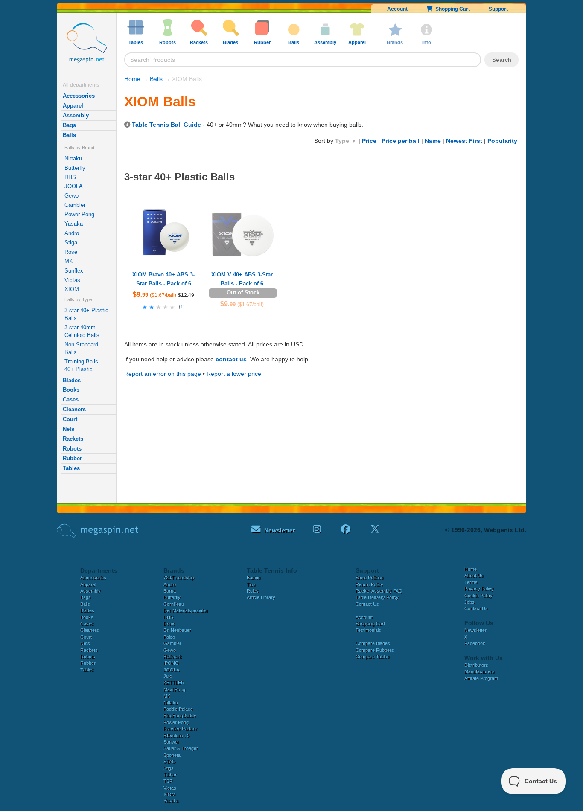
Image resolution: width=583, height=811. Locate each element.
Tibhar (170, 774)
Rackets (73, 439)
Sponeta (172, 755)
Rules (253, 590)
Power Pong (79, 214)
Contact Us (367, 604)
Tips (251, 584)
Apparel (73, 105)
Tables (71, 468)
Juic (167, 676)
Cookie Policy (478, 595)
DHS (70, 177)
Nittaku (73, 158)
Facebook (474, 643)
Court (70, 419)
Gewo (71, 195)
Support (498, 9)
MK (68, 261)
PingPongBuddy (179, 715)
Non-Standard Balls (81, 348)
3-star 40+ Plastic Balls (86, 314)
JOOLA (73, 186)
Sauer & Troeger (180, 748)
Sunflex (73, 270)
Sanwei (170, 741)
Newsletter (475, 630)
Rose (70, 252)
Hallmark (172, 656)
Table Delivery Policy (377, 597)
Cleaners (74, 409)
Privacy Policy (479, 588)
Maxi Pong (174, 689)
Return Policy (369, 584)
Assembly (76, 115)
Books (71, 390)
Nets (68, 429)
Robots (72, 448)
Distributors (476, 665)
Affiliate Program (481, 678)
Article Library (261, 597)
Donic (169, 623)
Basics (254, 577)
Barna (169, 590)
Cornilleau (173, 604)
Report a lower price (234, 373)
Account (397, 9)
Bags (69, 125)
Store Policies (370, 577)
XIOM (71, 289)
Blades (72, 380)
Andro (71, 233)
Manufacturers (479, 671)
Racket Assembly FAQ (379, 590)
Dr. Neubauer (177, 630)
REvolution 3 (176, 735)
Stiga (70, 242)
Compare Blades (373, 643)
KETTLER (173, 682)
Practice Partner (180, 728)
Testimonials (368, 630)
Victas (72, 280)
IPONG (171, 663)
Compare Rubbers (375, 650)
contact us (231, 359)
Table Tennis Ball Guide (166, 124)
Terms (471, 582)
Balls (69, 135)
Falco (169, 636)
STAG (169, 761)
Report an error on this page (162, 373)
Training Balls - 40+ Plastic (83, 365)
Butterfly (74, 168)
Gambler (74, 205)
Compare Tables (373, 656)
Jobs (469, 602)
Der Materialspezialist (185, 610)
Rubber (72, 458)
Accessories (79, 96)
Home (132, 79)
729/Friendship (178, 577)
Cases (71, 399)
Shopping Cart (451, 9)
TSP (167, 781)
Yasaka (73, 224)
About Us (474, 575)
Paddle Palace (178, 709)
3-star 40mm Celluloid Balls (81, 331)
